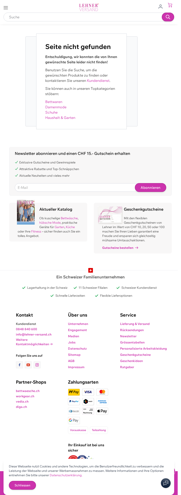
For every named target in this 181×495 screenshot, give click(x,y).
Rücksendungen (132, 330)
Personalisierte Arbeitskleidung (143, 349)
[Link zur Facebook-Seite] (20, 364)
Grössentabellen (132, 342)
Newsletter (128, 336)
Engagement (77, 330)
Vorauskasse (78, 430)
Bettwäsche (69, 218)
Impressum (76, 367)
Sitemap (74, 355)
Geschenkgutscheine (135, 355)
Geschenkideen (131, 361)
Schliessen (22, 485)
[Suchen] (168, 17)
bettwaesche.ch (28, 391)
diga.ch (21, 407)
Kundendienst (98, 80)
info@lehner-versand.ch (33, 334)
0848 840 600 (26, 329)
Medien (73, 336)
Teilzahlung (99, 430)
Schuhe (51, 112)
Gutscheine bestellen (117, 248)
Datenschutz (77, 349)
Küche (70, 227)
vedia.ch (22, 401)
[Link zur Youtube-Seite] (29, 364)
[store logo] (89, 7)
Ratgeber (127, 367)
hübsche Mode (50, 223)
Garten (59, 227)
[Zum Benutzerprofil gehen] (161, 6)
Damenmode (55, 107)
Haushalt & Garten (60, 117)
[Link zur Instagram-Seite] (37, 364)
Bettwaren (53, 101)
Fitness (36, 231)
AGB (71, 361)
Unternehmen (78, 324)
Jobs (71, 342)
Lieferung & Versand (135, 324)
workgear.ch (25, 396)
